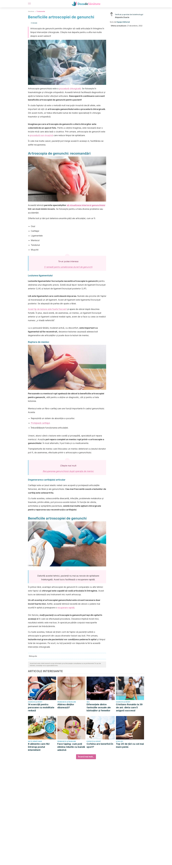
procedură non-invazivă (41, 135)
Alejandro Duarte (122, 17)
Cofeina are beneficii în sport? (100, 745)
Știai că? (119, 741)
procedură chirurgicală (70, 88)
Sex (88, 702)
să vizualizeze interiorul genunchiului (86, 205)
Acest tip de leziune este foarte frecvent (47, 309)
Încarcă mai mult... (86, 757)
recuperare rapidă (65, 607)
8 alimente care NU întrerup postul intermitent (38, 746)
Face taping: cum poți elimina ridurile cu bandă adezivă (71, 746)
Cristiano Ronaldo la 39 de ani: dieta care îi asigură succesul (129, 707)
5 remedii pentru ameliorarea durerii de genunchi (68, 267)
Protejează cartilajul (40, 423)
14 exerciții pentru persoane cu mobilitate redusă (41, 707)
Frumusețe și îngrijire (66, 702)
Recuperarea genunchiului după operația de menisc (68, 471)
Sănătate (31, 11)
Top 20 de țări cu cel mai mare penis (130, 745)
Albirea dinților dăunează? (65, 706)
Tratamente (40, 11)
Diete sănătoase (35, 741)
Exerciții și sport (35, 702)
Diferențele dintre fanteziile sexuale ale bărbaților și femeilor (99, 707)
